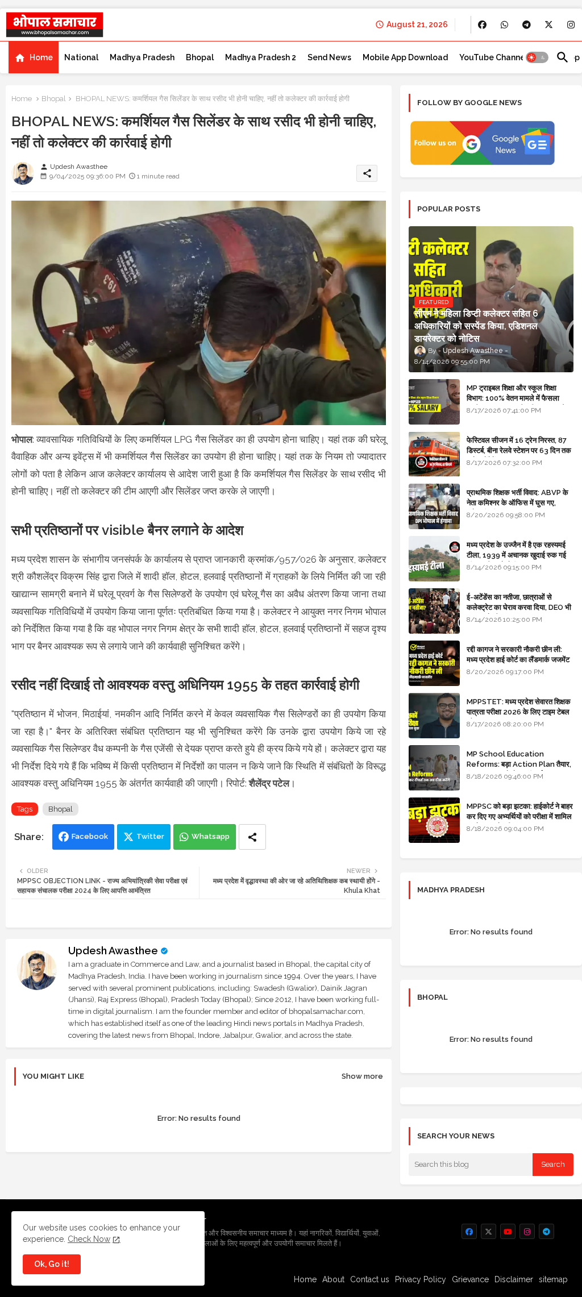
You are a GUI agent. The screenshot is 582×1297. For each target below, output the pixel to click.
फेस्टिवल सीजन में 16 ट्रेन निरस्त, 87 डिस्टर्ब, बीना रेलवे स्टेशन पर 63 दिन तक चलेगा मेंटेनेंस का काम (519, 450)
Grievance (470, 1279)
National (81, 57)
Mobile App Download (405, 57)
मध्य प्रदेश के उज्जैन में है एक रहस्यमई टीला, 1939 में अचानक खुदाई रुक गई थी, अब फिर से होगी (516, 555)
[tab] (34, 57)
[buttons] (482, 25)
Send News (329, 57)
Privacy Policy (420, 1279)
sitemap (553, 1279)
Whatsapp (211, 836)
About (333, 1279)
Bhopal (200, 57)
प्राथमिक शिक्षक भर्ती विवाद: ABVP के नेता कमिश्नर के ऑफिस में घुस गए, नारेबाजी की (517, 502)
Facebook (90, 836)
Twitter (150, 836)
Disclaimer (513, 1279)
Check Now (89, 1239)
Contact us (369, 1279)
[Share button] (252, 837)
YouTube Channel (493, 57)
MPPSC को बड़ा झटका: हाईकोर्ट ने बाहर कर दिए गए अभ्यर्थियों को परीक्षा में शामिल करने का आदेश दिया (520, 816)
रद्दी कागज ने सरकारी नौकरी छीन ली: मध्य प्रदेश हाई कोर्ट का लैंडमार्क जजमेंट (518, 654)
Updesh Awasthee (113, 951)
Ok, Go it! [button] (51, 1264)
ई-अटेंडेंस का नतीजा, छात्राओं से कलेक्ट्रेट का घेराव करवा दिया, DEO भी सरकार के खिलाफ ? (519, 607)
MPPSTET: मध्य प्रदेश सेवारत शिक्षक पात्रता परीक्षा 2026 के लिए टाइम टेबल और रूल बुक (519, 711)
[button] (537, 57)
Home (41, 57)
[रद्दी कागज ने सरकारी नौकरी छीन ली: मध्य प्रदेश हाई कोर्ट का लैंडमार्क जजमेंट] (434, 663)
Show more (362, 1076)
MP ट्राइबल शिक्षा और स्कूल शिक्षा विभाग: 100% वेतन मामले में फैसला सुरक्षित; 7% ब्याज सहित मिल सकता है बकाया (516, 403)
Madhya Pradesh (142, 57)
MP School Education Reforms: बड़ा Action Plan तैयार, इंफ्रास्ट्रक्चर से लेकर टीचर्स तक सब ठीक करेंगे (519, 769)
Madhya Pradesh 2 (260, 57)
